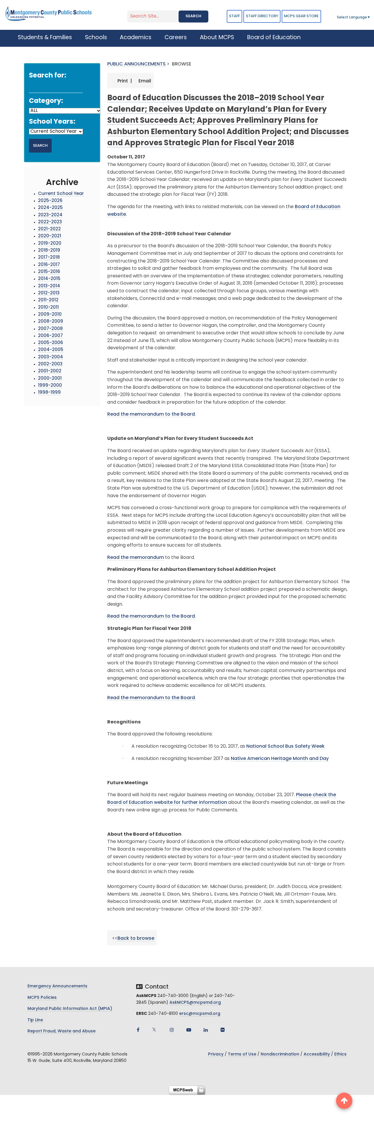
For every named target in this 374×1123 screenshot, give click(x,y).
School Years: (52, 122)
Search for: (47, 75)
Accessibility (317, 1054)
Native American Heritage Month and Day (280, 758)
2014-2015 (49, 279)
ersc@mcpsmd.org (199, 1014)
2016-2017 (49, 265)
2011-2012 (48, 300)
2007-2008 (50, 329)
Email (144, 81)
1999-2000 (50, 385)
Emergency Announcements (57, 986)
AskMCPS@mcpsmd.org (195, 1003)
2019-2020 (49, 243)
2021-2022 (49, 229)
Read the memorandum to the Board (151, 414)
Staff (234, 16)
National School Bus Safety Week (285, 746)
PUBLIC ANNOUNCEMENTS (136, 64)
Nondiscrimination (280, 1054)
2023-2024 (50, 215)
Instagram (172, 1029)
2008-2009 (50, 321)
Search (193, 16)
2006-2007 (50, 336)
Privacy (216, 1054)
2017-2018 (49, 257)
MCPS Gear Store (301, 16)
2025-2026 (50, 201)
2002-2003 (50, 364)
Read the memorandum (135, 557)
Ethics (340, 1054)
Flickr (222, 1029)
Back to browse (135, 938)
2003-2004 (50, 357)
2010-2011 (48, 307)
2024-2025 (50, 208)
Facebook (138, 1029)
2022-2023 (50, 222)
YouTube (188, 1029)
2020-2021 (49, 236)
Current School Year (61, 194)
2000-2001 (50, 378)
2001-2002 (49, 371)
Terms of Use (242, 1054)
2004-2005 (50, 350)
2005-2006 (50, 343)
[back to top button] (344, 1101)
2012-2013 (49, 293)
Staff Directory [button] (262, 16)
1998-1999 (49, 393)
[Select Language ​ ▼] (370, 17)
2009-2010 (50, 314)
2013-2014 (49, 286)
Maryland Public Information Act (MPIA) (69, 1009)
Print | (124, 81)
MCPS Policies (42, 998)
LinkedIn (205, 1029)
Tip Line (35, 1020)
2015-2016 (49, 272)
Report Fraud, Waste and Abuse (61, 1031)
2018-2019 (49, 250)
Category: (46, 101)
